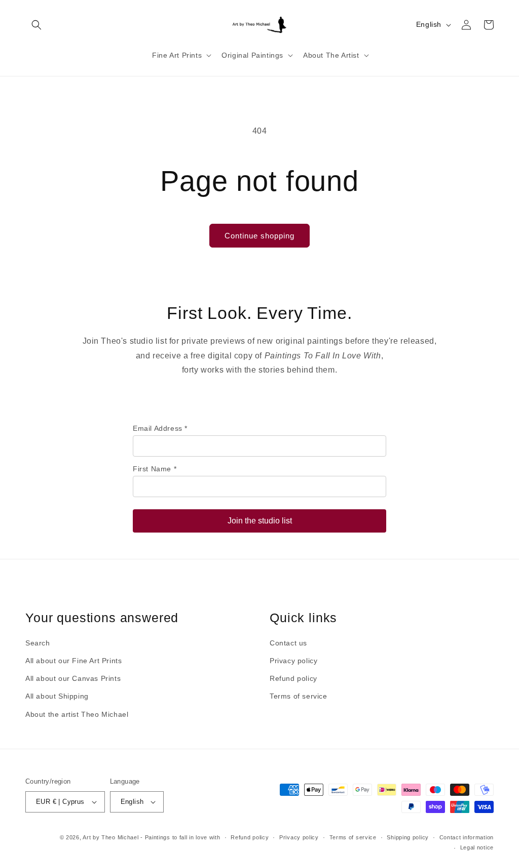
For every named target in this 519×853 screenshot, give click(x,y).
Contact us (288, 643)
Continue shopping (259, 235)
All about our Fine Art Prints (73, 661)
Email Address (160, 428)
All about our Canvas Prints (73, 678)
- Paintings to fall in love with (180, 837)
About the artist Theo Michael (76, 714)
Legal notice (477, 847)
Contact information (466, 837)
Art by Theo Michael (110, 837)
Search (37, 643)
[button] (36, 25)
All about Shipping (57, 696)
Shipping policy (408, 837)
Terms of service (298, 696)
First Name (154, 469)
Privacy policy (293, 661)
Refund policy (293, 678)
